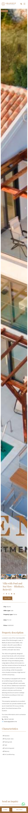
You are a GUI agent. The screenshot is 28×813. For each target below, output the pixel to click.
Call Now (7, 598)
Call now (19, 809)
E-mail (5, 809)
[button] (21, 3)
